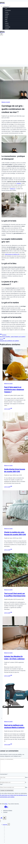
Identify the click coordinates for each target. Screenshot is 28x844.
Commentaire (4, 774)
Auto (6, 8)
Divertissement (8, 10)
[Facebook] (6, 807)
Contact (5, 812)
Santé (6, 21)
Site (26, 787)
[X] (7, 807)
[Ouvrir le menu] (1, 34)
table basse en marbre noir (12, 254)
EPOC (5, 803)
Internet (6, 15)
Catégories (5, 824)
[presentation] (15, 364)
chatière (19, 183)
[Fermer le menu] (0, 821)
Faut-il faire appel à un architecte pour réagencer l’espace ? (14, 389)
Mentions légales (7, 810)
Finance (6, 12)
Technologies (7, 26)
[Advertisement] (14, 51)
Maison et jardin (6, 102)
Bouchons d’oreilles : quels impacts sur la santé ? (13, 335)
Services (6, 23)
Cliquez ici (12, 188)
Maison (6, 17)
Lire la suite (8, 409)
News (6, 19)
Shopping (7, 25)
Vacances (7, 28)
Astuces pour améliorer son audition (9, 339)
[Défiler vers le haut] (1, 818)
